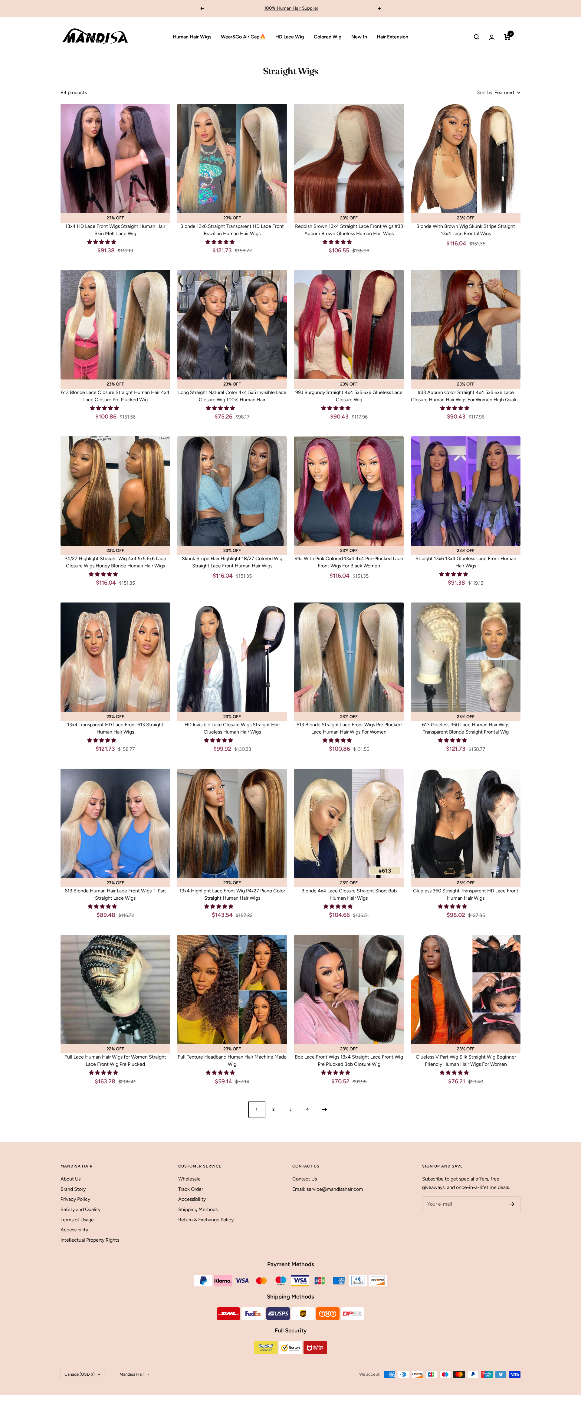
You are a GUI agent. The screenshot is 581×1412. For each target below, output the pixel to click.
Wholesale (189, 1179)
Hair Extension (392, 37)
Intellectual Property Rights (90, 1240)
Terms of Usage (77, 1220)
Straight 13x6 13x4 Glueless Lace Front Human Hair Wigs (465, 562)
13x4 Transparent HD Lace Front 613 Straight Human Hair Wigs (115, 728)
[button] (102, 242)
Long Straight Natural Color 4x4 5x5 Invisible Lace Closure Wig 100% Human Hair (232, 395)
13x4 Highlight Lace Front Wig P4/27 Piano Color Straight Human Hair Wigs (232, 894)
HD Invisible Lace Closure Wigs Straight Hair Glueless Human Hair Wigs (232, 728)
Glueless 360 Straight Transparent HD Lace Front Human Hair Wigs (465, 894)
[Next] (324, 1109)
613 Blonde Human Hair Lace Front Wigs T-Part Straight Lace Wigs (115, 894)
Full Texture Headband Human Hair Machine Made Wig (232, 1060)
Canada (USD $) (79, 1374)
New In (359, 37)
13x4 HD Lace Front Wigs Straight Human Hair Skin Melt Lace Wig (115, 229)
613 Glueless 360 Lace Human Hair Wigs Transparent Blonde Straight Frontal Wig (465, 728)
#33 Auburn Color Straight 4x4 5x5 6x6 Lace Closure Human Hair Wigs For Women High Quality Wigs (465, 396)
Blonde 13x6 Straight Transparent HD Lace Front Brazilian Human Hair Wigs (232, 229)
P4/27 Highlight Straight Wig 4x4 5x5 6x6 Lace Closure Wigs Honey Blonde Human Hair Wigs (115, 562)
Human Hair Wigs (192, 37)
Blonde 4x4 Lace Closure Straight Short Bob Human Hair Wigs (349, 894)
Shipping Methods (198, 1209)
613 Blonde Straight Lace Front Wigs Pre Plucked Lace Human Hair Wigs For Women (349, 728)
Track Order (190, 1189)
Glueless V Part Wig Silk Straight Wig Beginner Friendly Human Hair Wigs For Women (466, 1060)
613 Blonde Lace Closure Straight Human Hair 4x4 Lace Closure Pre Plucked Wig (115, 395)
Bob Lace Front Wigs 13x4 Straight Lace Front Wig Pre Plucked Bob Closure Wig (349, 1060)
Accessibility (74, 1230)
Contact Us (304, 1179)
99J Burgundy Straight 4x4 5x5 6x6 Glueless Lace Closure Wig (348, 395)
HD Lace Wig (289, 37)
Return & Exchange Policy (206, 1220)
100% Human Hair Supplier (291, 8)
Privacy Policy (75, 1199)
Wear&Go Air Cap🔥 (243, 37)
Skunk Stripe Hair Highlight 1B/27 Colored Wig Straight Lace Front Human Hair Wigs (232, 562)
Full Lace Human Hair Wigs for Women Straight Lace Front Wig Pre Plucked (115, 1060)
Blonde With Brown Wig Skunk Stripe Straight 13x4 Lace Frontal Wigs (465, 229)
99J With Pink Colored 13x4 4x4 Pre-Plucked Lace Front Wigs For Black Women (349, 562)
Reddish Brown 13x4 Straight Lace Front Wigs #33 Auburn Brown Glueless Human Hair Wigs (349, 229)
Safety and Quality (80, 1209)
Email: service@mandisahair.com (327, 1189)
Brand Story (73, 1189)
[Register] (511, 1204)
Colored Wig (328, 37)
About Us (70, 1179)
